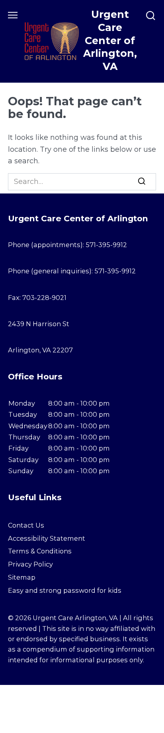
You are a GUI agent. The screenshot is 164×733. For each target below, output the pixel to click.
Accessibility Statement (46, 538)
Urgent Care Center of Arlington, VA (110, 40)
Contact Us (26, 525)
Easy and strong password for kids (64, 590)
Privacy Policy (30, 564)
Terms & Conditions (40, 551)
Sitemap (21, 577)
